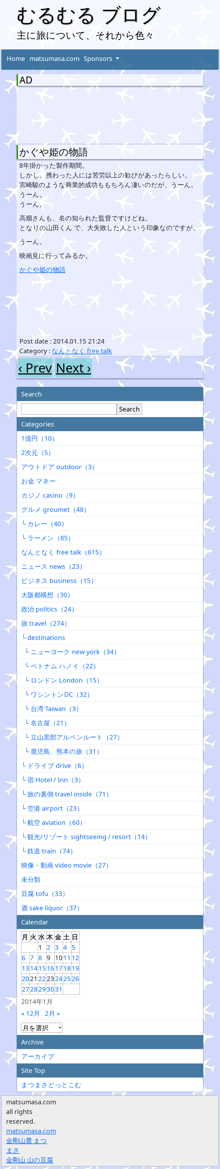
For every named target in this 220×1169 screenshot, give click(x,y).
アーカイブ (37, 1056)
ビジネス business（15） (59, 580)
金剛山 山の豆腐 (29, 1159)
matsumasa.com (54, 58)
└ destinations (43, 637)
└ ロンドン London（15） (62, 680)
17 (59, 968)
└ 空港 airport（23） (52, 808)
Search (129, 409)
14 (34, 968)
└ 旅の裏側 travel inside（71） (66, 793)
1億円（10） (39, 438)
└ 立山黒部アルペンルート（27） (72, 737)
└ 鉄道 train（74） (48, 850)
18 (67, 968)
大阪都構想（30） (47, 594)
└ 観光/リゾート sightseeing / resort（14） (86, 836)
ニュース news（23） (53, 566)
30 (50, 989)
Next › (73, 367)
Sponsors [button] (99, 58)
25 (67, 978)
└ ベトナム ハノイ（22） (60, 665)
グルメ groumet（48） (55, 509)
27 (25, 989)
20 (25, 978)
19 (75, 968)
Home (16, 58)
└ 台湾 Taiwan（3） (51, 708)
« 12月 (30, 1013)
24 (59, 978)
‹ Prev (35, 367)
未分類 (31, 879)
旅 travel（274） (46, 623)
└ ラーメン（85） (47, 537)
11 (67, 957)
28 (34, 989)
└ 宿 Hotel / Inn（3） (53, 779)
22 (42, 978)
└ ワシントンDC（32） (57, 694)
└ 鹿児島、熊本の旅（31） (62, 751)
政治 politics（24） (49, 608)
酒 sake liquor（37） (52, 907)
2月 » (52, 1013)
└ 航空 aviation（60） (53, 822)
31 (59, 989)
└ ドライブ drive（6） (54, 765)
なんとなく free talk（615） (63, 552)
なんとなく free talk (82, 350)
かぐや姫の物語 (53, 151)
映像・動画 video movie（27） (66, 865)
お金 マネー (38, 480)
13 (25, 968)
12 (75, 957)
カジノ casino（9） (50, 495)
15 (42, 968)
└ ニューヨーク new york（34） (70, 651)
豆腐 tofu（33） (45, 893)
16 (50, 968)
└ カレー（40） (44, 523)
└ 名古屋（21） (45, 722)
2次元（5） (37, 452)
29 (42, 989)
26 (75, 978)
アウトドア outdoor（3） (59, 466)
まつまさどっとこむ (51, 1084)
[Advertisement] (47, 114)
